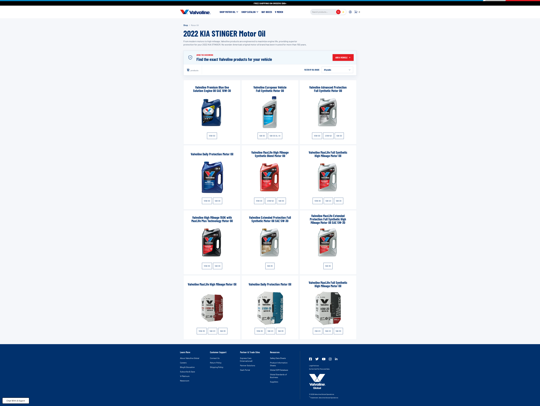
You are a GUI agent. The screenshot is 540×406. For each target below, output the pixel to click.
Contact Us (215, 358)
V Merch (279, 11)
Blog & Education (187, 367)
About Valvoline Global (189, 358)
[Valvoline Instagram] (330, 359)
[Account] (350, 12)
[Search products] (338, 12)
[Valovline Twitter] (317, 359)
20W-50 (328, 136)
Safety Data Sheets (278, 358)
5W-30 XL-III (275, 136)
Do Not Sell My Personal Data (319, 369)
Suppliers (274, 382)
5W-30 (262, 136)
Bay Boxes (267, 11)
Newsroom (184, 380)
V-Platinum (185, 376)
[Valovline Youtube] (323, 359)
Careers (183, 362)
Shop (185, 25)
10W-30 (212, 136)
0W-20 (317, 331)
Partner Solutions (247, 365)
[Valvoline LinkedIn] (336, 359)
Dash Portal (245, 370)
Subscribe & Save (187, 371)
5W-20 (328, 201)
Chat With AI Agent (15, 400)
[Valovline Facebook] (310, 359)
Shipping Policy (216, 367)
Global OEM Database (279, 370)
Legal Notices (314, 365)
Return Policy (215, 362)
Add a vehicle (341, 57)
